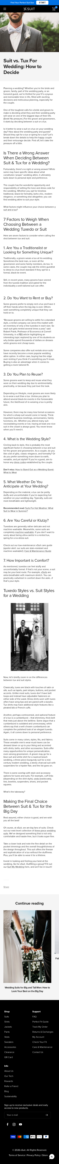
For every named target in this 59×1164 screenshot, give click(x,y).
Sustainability (10, 1096)
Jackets (8, 1026)
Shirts (7, 1021)
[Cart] (54, 9)
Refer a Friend (11, 1086)
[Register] (47, 1115)
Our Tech (8, 1076)
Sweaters (8, 1042)
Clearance (9, 1052)
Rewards (8, 1081)
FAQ (34, 1016)
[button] (52, 1156)
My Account (38, 1037)
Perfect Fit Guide (40, 1021)
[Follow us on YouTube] (20, 1124)
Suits (6, 1016)
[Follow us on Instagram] (14, 1124)
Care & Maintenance (42, 1047)
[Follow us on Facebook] (7, 1124)
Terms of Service (17, 1155)
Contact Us (37, 1052)
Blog (6, 1091)
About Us (8, 1071)
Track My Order (40, 1026)
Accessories (10, 1047)
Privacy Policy (34, 1155)
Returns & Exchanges (42, 1031)
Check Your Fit (39, 1042)
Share (6, 887)
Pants (7, 1031)
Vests (6, 1037)
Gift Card (8, 1057)
